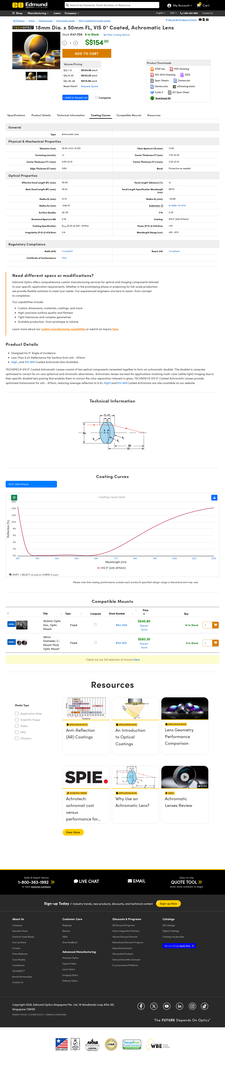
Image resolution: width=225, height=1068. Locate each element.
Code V (158, 92)
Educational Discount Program (127, 942)
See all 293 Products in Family (182, 19)
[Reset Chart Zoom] (14, 498)
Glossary (25, 738)
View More (73, 832)
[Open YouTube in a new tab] (167, 1007)
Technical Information (71, 115)
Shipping (66, 925)
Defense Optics (70, 980)
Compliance (18, 965)
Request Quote (89, 86)
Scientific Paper (30, 720)
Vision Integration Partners (125, 930)
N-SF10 (182, 205)
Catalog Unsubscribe (173, 936)
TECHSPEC (18, 970)
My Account (181, 5)
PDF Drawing (181, 68)
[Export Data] (214, 498)
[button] (191, 13)
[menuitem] (21, 13)
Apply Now (178, 945)
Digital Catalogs (171, 930)
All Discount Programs (123, 925)
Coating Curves (101, 115)
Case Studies (18, 959)
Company (71, 13)
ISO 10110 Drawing (164, 74)
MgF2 (107, 383)
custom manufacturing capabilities (63, 329)
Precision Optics (70, 957)
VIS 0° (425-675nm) (18, 484)
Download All (163, 98)
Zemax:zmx (161, 86)
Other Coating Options (118, 34)
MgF (14, 362)
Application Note (31, 713)
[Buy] (215, 625)
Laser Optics (68, 969)
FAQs (65, 936)
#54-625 (121, 643)
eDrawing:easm (185, 86)
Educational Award (122, 948)
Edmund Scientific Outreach (126, 959)
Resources (153, 115)
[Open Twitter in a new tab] (154, 1007)
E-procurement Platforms (125, 965)
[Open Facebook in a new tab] (141, 1007)
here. (115, 329)
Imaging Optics (70, 974)
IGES (187, 74)
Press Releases (20, 953)
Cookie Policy (36, 1014)
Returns (66, 930)
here (137, 659)
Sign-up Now (168, 903)
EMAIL (139, 880)
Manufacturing (37, 13)
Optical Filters (69, 963)
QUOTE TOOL (184, 882)
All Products (19, 20)
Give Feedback (69, 942)
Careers (16, 948)
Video (24, 726)
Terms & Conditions (56, 1014)
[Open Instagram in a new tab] (192, 1007)
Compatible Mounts (129, 115)
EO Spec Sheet (180, 92)
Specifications (16, 115)
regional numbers (41, 886)
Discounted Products (122, 953)
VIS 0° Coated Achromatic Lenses (94, 20)
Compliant (67, 251)
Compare (104, 97)
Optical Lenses (45, 20)
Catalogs (169, 925)
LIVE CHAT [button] (89, 881)
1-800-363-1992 (190, 13)
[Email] (200, 19)
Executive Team (20, 930)
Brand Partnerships (22, 976)
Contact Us (207, 13)
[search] (112, 5)
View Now (86, 740)
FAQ (23, 732)
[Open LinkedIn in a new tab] (179, 1007)
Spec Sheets (161, 80)
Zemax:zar (183, 80)
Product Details (41, 115)
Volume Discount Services (125, 936)
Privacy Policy (20, 1014)
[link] (204, 2)
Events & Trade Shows (23, 936)
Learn (57, 13)
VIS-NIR (30, 362)
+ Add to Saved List (75, 97)
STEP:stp (159, 68)
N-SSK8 (172, 205)
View (64, 257)
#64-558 (121, 625)
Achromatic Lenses (65, 20)
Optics (31, 20)
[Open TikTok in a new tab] (204, 1007)
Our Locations (19, 942)
